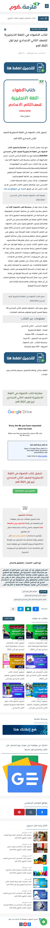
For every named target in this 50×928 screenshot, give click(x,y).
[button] (36, 609)
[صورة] (40, 836)
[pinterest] (19, 812)
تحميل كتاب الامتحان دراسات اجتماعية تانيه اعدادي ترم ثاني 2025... (14, 646)
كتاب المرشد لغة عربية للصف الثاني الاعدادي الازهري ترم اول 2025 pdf (18, 883)
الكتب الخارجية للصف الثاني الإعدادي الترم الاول (30, 600)
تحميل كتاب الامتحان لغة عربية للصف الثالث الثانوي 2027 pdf (17, 836)
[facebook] (42, 812)
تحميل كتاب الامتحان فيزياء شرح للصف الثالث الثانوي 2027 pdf (19, 848)
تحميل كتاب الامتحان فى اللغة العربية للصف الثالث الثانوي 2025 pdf (17, 906)
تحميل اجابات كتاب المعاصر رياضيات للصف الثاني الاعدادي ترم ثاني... (37, 705)
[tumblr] (30, 812)
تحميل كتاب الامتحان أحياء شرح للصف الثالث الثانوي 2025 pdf (17, 895)
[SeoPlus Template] (40, 919)
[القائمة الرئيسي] (47, 6)
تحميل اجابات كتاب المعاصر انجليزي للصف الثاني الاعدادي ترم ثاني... (14, 675)
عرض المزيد (8, 618)
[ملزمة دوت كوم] (25, 6)
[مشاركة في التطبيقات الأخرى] (13, 609)
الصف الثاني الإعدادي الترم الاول (35, 596)
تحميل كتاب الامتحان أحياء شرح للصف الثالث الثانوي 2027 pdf (17, 860)
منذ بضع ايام (25, 832)
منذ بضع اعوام (41, 699)
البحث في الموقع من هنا (15, 189)
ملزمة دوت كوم (13, 919)
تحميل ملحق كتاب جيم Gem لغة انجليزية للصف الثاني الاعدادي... (13, 705)
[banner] (25, 74)
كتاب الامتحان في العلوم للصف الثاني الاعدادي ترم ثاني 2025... (36, 675)
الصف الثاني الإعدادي (39, 29)
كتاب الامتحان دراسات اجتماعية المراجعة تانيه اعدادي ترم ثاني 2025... (37, 646)
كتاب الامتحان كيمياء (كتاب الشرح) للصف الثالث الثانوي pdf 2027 (18, 871)
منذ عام (43, 640)
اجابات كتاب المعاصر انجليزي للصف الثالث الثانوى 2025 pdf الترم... (20, 18)
